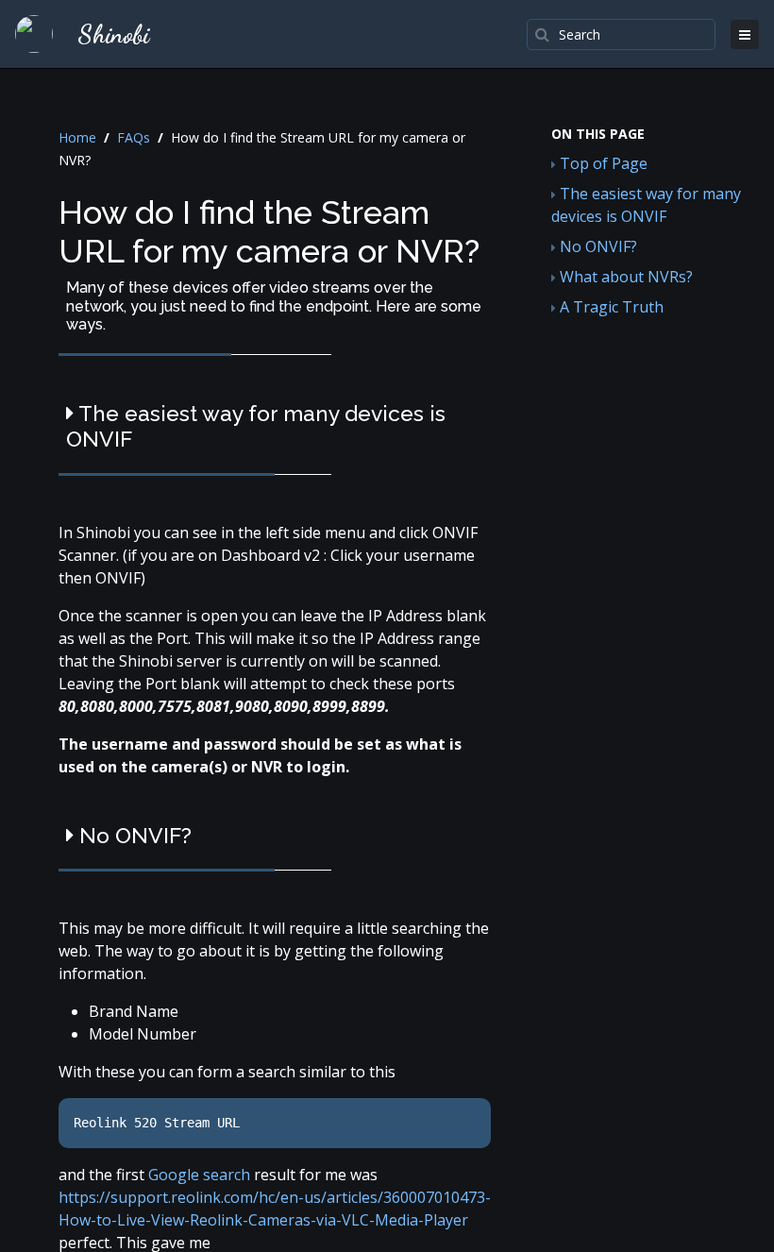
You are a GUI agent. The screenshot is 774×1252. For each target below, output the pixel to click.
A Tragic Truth (610, 306)
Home (77, 137)
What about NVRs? (624, 276)
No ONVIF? (596, 246)
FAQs (133, 137)
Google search (201, 1174)
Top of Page (602, 163)
